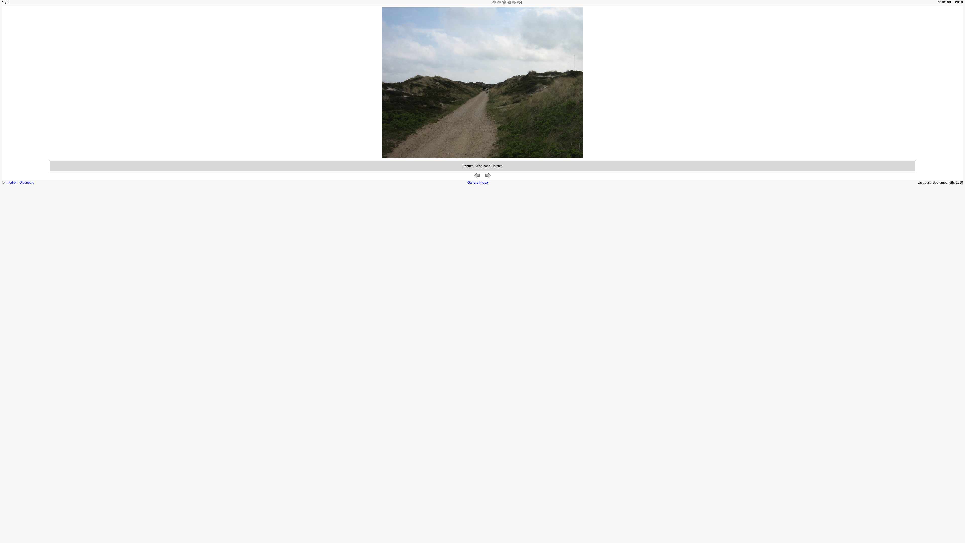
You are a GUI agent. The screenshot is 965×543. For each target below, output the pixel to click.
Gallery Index (477, 182)
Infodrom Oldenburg (20, 182)
